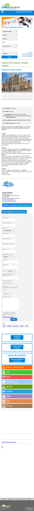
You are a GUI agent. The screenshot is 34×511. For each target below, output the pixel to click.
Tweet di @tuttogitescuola (9, 442)
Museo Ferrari (16, 326)
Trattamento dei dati (8, 317)
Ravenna (26, 326)
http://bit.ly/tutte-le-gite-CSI (8, 199)
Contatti (29, 499)
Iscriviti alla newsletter (17, 337)
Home (4, 499)
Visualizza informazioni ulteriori (9, 201)
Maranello (9, 326)
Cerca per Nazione (27, 56)
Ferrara (4, 326)
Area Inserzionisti (21, 499)
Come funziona (11, 499)
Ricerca (30, 52)
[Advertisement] (17, 472)
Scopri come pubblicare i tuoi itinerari (17, 360)
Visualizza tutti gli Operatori (17, 347)
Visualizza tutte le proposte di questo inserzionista (17, 205)
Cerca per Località (27, 55)
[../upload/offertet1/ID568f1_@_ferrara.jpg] (17, 82)
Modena (21, 326)
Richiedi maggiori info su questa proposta (14, 212)
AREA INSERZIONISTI (25, 11)
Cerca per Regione (27, 53)
